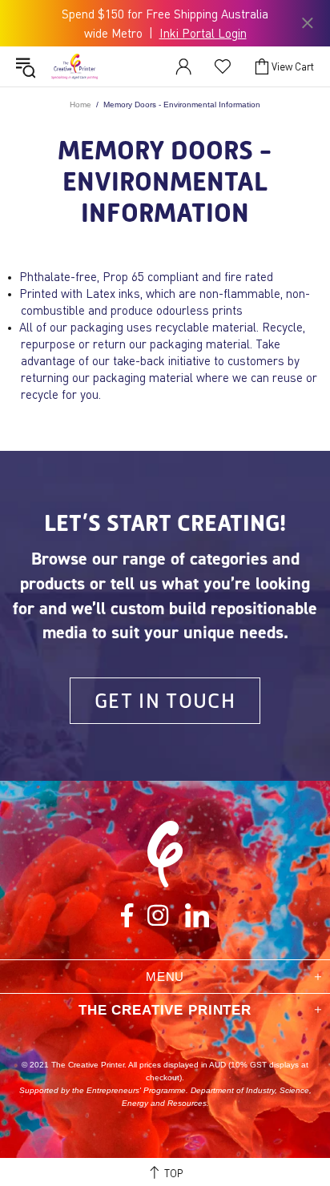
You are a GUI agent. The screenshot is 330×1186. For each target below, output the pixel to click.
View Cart (293, 66)
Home (80, 104)
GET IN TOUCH (165, 700)
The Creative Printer (74, 66)
